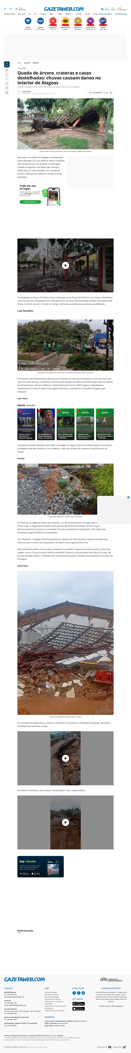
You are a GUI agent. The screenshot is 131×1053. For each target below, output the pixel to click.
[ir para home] (64, 9)
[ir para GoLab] (120, 1047)
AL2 (35, 14)
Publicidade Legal (121, 14)
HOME (19, 63)
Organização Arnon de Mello (54, 1011)
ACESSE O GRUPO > (30, 202)
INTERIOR (35, 63)
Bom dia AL (22, 14)
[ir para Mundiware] (104, 1047)
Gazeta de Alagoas (51, 992)
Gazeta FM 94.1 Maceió (52, 999)
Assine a (102, 14)
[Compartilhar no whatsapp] (7, 74)
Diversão (79, 14)
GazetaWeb (49, 1004)
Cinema (87, 14)
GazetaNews (49, 1008)
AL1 (30, 14)
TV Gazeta (43, 14)
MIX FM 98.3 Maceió (51, 995)
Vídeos (60, 14)
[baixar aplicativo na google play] (24, 873)
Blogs (51, 14)
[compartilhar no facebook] (7, 79)
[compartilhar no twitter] (7, 70)
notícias (27, 63)
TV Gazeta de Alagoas (52, 997)
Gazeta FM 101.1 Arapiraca (54, 1001)
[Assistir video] (65, 265)
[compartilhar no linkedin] (7, 83)
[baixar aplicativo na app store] (36, 873)
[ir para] (79, 1004)
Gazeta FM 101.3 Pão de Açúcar (55, 1006)
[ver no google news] (7, 92)
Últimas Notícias (9, 14)
